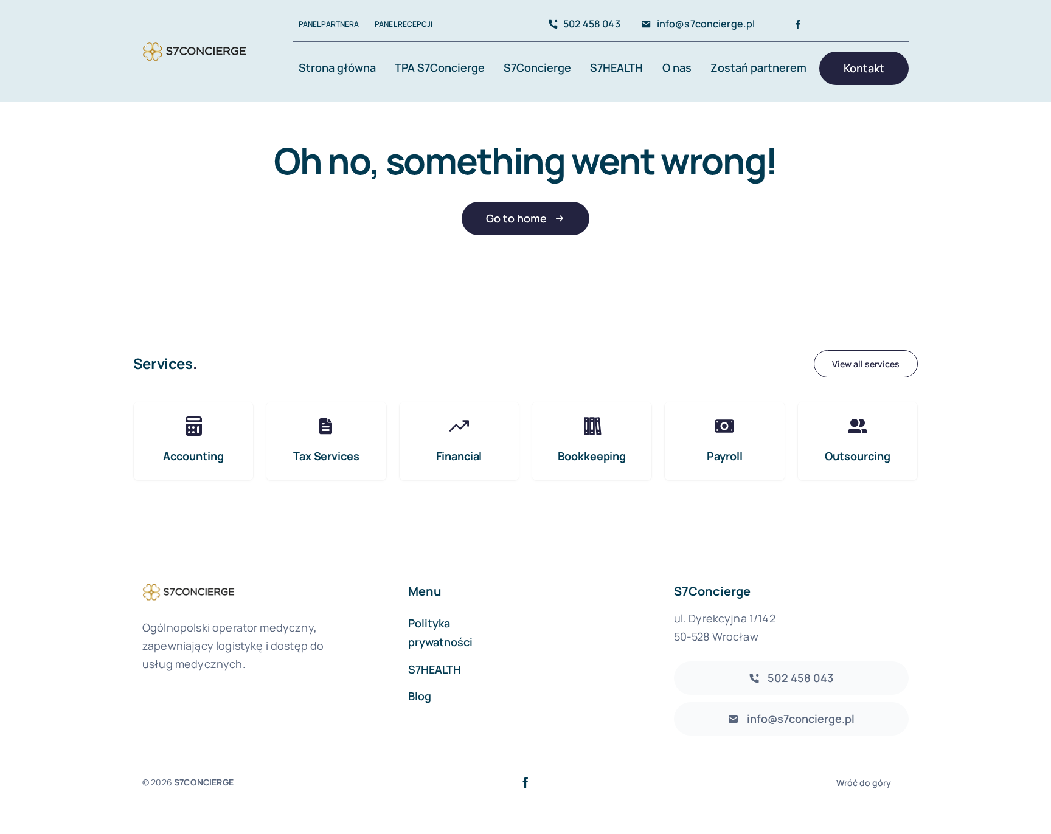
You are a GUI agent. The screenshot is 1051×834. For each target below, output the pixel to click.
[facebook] (797, 24)
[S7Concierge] (194, 41)
